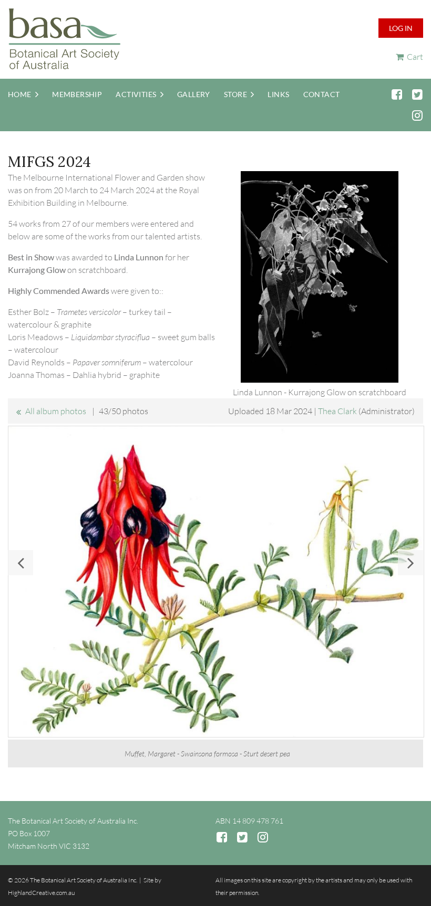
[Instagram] (417, 115)
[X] (417, 94)
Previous (20, 562)
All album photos (55, 411)
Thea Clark (337, 411)
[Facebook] (397, 94)
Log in (401, 28)
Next (410, 562)
